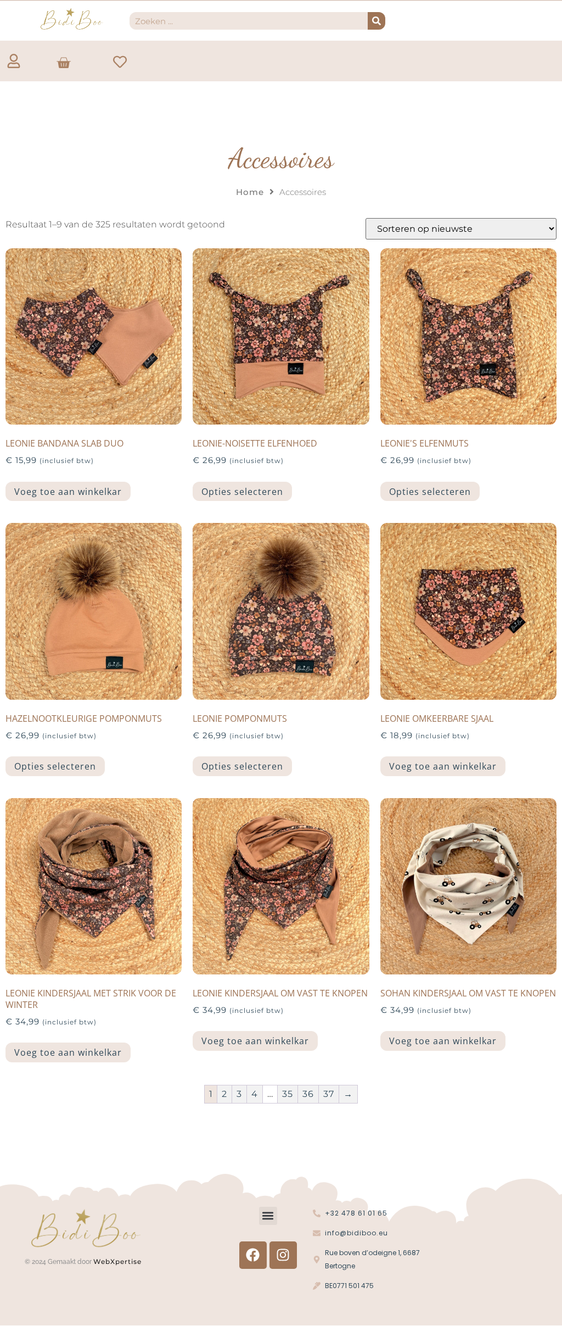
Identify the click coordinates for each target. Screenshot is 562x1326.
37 (328, 1094)
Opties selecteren (242, 492)
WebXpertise (118, 1261)
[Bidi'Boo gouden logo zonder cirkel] (71, 19)
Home (250, 192)
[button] (268, 1216)
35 (287, 1094)
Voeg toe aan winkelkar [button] (68, 492)
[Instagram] (283, 1255)
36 (308, 1094)
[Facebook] (253, 1255)
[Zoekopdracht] (376, 21)
